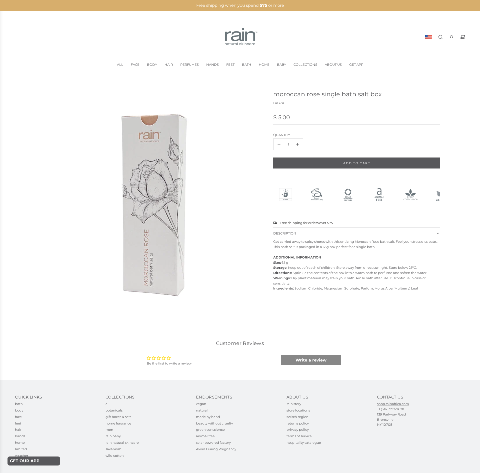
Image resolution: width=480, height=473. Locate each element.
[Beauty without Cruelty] (319, 194)
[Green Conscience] (412, 194)
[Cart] (462, 37)
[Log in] (451, 37)
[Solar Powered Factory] (350, 194)
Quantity (281, 135)
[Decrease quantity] (279, 144)
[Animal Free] (381, 194)
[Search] (440, 37)
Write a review (311, 360)
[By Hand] (287, 194)
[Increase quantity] (297, 144)
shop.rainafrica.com (393, 404)
